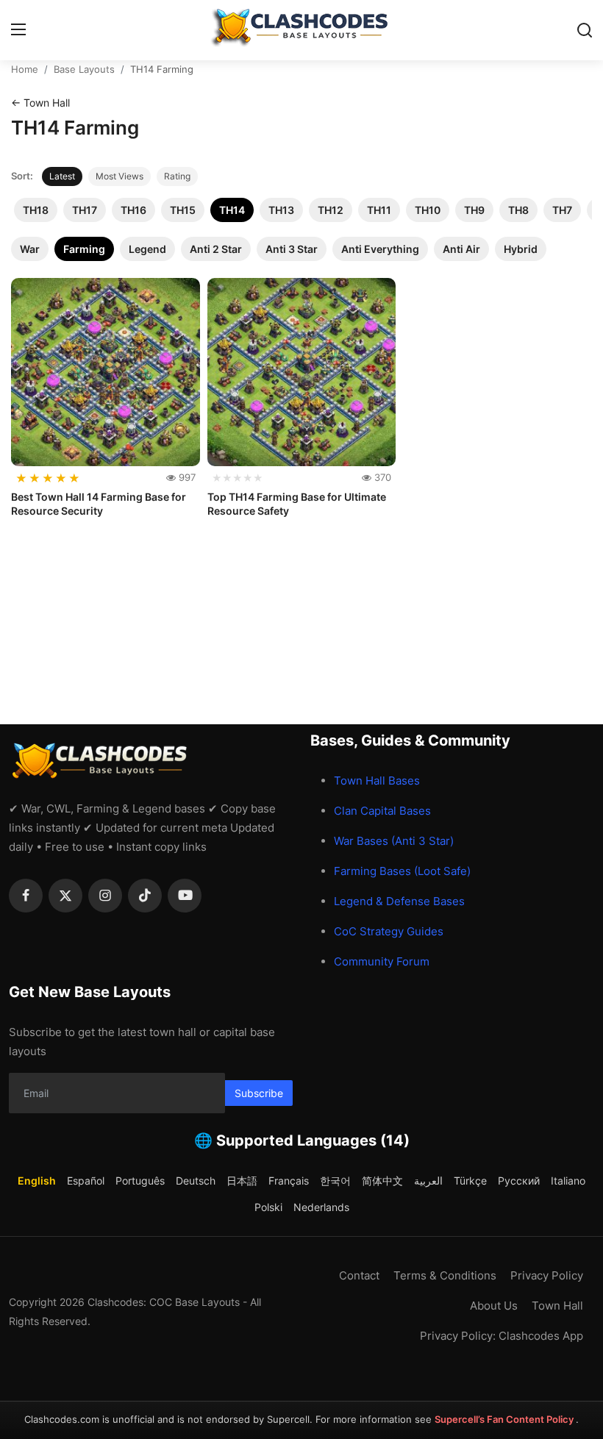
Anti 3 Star (291, 249)
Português (140, 1180)
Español (85, 1180)
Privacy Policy (546, 1275)
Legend (147, 249)
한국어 (335, 1180)
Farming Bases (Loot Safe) (402, 871)
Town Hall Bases (377, 781)
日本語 (241, 1180)
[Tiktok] (145, 896)
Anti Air (461, 249)
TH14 (232, 210)
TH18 (36, 210)
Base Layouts (84, 69)
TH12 (330, 210)
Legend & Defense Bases (399, 901)
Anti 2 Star (216, 249)
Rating (177, 176)
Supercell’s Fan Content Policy (505, 1419)
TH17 (84, 210)
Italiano (568, 1180)
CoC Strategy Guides (388, 931)
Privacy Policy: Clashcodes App (501, 1336)
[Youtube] (184, 896)
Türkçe (470, 1180)
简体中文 (382, 1180)
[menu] (18, 30)
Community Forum (381, 961)
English (37, 1180)
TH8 (518, 210)
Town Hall (557, 1306)
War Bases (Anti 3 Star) (394, 841)
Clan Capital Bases (382, 811)
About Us (494, 1306)
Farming (84, 249)
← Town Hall (40, 102)
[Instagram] (105, 896)
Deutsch (195, 1180)
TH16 (133, 210)
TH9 (474, 210)
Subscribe (259, 1093)
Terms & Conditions (444, 1275)
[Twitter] (65, 896)
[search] (584, 30)
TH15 (183, 210)
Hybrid (521, 249)
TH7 (562, 210)
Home (24, 69)
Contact (359, 1275)
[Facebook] (26, 896)
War (30, 249)
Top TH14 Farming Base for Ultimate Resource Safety (296, 504)
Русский (519, 1180)
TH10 (427, 210)
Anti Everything (380, 249)
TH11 (379, 210)
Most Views (119, 176)
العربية (428, 1180)
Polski (268, 1207)
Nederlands (321, 1207)
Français (288, 1180)
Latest (62, 176)
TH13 (281, 210)
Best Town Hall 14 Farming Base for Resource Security (98, 504)
